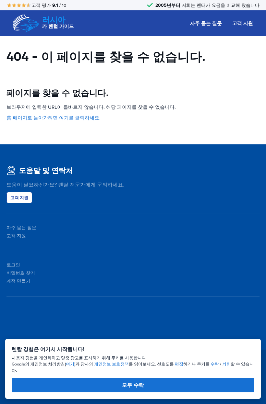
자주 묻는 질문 (206, 23)
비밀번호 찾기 (20, 273)
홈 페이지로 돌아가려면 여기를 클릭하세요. (53, 118)
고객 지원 (242, 23)
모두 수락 (133, 385)
